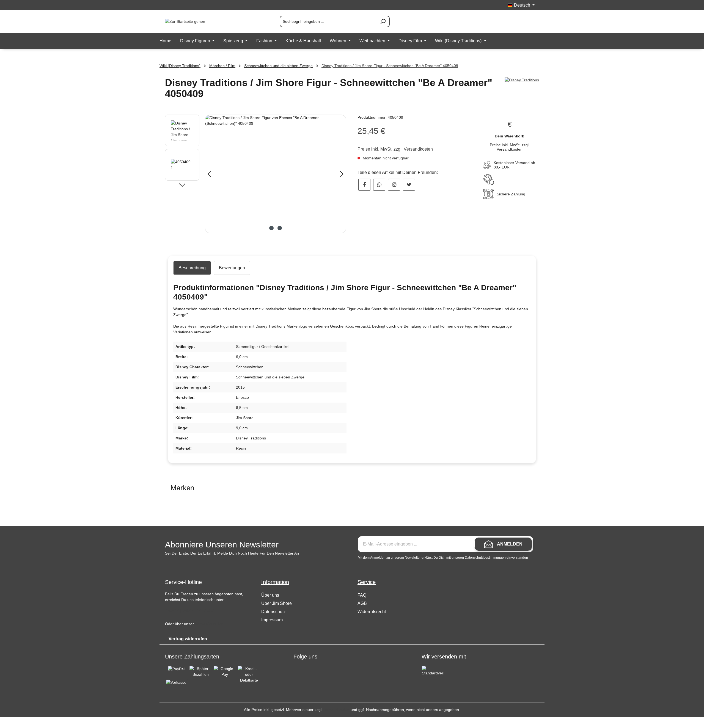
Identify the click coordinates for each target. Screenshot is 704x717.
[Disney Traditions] (522, 80)
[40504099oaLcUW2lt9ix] (275, 174)
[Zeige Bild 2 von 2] (279, 228)
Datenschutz (273, 611)
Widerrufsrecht (372, 611)
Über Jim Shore (276, 603)
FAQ (362, 595)
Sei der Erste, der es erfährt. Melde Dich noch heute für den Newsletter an (232, 553)
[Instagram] (394, 184)
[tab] (192, 268)
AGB (362, 603)
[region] (256, 174)
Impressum (272, 620)
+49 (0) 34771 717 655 (190, 610)
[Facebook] (364, 184)
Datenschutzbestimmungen (485, 558)
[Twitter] (409, 184)
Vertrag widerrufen (188, 638)
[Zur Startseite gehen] (192, 21)
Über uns (270, 595)
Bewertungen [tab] (232, 267)
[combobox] (328, 21)
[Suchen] (383, 21)
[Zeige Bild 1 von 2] (271, 228)
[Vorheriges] (209, 174)
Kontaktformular (208, 624)
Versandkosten (337, 709)
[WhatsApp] (379, 184)
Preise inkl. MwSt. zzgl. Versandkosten (395, 149)
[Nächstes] (342, 174)
